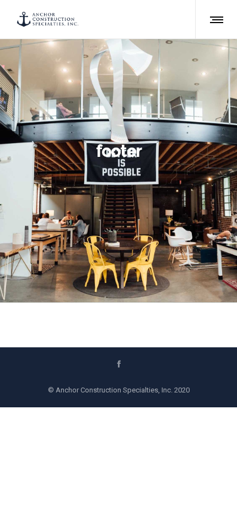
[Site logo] (47, 19)
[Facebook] (119, 363)
